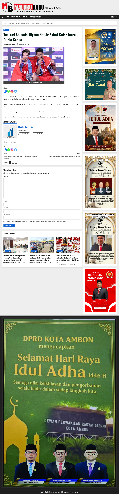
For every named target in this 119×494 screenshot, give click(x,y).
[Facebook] (5, 91)
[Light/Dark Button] (113, 17)
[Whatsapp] (8, 91)
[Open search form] (116, 17)
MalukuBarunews (10, 44)
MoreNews (65, 492)
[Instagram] (12, 91)
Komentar (7, 176)
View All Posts (38, 134)
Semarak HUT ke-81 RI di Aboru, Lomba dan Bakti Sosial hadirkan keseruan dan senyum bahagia (40, 257)
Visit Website (24, 134)
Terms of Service (35, 17)
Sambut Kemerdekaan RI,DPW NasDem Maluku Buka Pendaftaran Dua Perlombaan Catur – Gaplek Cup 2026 (67, 258)
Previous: (20, 156)
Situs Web (6, 215)
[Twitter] (15, 91)
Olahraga (6, 30)
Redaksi (24, 17)
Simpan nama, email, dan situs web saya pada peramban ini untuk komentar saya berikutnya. (36, 221)
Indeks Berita (15, 17)
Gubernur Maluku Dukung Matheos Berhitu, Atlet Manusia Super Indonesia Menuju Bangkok (14, 257)
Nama (6, 201)
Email (5, 208)
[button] (3, 17)
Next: (64, 155)
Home (7, 17)
